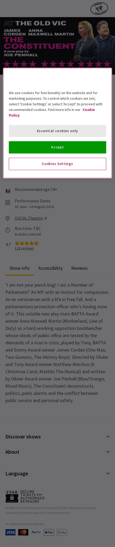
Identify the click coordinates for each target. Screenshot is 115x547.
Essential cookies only (57, 130)
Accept (57, 147)
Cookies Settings (57, 163)
